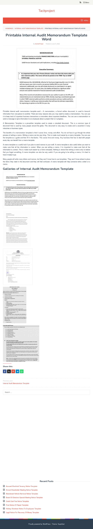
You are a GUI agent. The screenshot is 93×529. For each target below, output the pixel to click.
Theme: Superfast (58, 524)
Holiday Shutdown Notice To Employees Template (23, 508)
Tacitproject (47, 11)
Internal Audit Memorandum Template (16, 382)
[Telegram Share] (17, 371)
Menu (87, 2)
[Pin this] (13, 371)
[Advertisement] (21, 438)
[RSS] (80, 2)
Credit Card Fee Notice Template (17, 501)
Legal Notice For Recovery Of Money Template (22, 512)
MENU (86, 20)
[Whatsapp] (21, 371)
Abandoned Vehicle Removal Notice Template (22, 493)
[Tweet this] (9, 371)
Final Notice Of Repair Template (17, 505)
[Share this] (5, 371)
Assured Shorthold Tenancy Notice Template (21, 486)
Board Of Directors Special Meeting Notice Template (24, 497)
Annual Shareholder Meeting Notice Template (22, 490)
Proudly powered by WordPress (39, 524)
